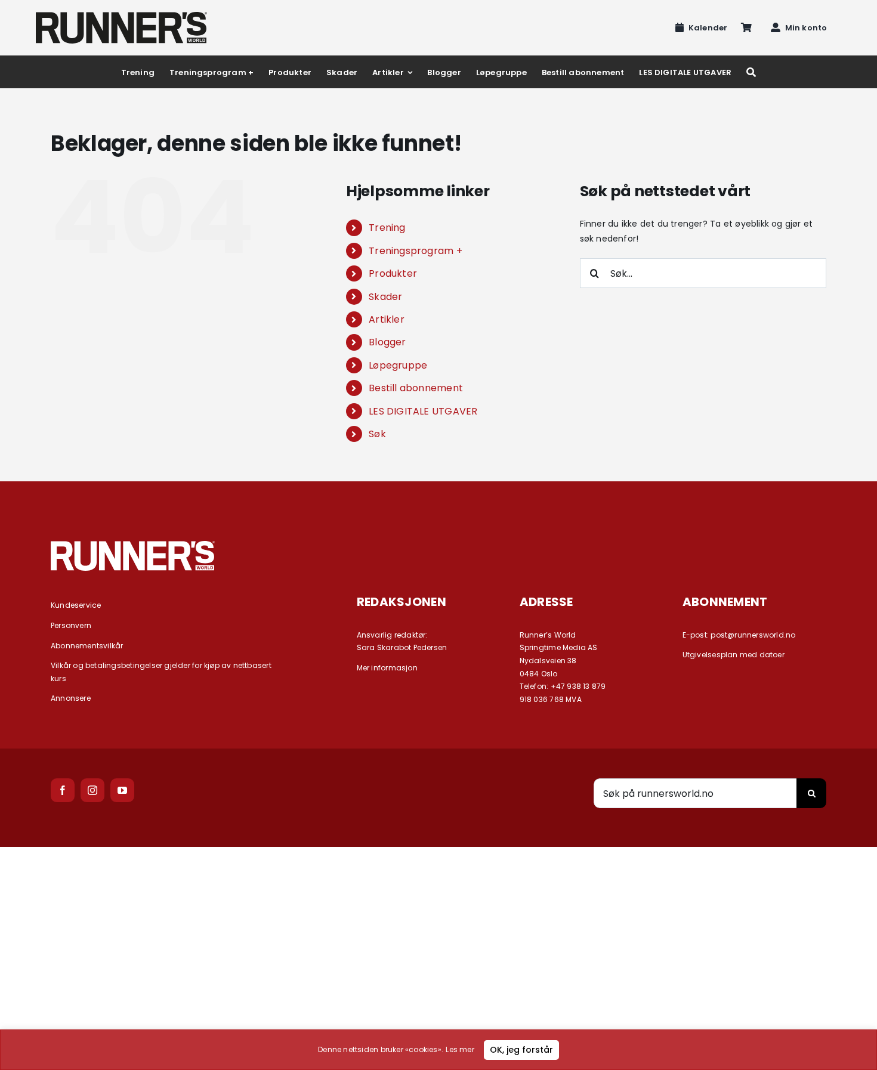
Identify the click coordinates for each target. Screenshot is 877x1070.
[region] (438, 1049)
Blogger (387, 342)
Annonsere (71, 698)
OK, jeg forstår (521, 1050)
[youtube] (122, 790)
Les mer (460, 1049)
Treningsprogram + (415, 251)
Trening (387, 227)
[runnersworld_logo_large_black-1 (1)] (121, 16)
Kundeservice (76, 605)
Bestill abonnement (416, 388)
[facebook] (63, 790)
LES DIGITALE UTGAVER (423, 411)
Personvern (71, 625)
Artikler (386, 319)
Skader (385, 297)
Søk (377, 434)
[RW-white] (133, 545)
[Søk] (751, 71)
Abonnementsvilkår (87, 646)
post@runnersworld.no (753, 635)
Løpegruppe (398, 365)
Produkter (393, 273)
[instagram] (92, 790)
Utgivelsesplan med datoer (734, 655)
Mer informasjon (387, 668)
